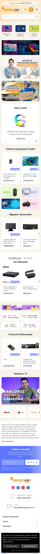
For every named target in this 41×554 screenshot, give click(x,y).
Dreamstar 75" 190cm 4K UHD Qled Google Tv (30, 176)
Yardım (5, 521)
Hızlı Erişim (7, 526)
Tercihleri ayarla (11, 546)
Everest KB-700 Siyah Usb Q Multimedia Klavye (30, 241)
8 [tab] (23, 53)
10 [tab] (26, 53)
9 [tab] (24, 53)
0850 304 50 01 (26, 3)
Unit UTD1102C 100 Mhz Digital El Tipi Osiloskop (9, 176)
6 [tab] (19, 53)
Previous (5, 141)
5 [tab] (17, 53)
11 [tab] (28, 53)
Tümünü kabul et (29, 546)
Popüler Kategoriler (10, 517)
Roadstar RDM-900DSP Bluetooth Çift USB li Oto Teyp (29, 361)
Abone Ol (31, 462)
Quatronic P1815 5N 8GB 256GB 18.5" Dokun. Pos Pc (9, 241)
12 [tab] (30, 53)
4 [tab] (16, 53)
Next (36, 141)
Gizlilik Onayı (8, 467)
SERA (5, 359)
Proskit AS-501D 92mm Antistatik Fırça (30, 288)
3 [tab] (14, 53)
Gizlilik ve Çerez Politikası (21, 550)
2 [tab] (12, 53)
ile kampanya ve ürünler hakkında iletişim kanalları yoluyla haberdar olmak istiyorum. (19, 468)
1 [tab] (10, 53)
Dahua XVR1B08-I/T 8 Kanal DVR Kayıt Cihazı (10, 289)
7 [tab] (21, 53)
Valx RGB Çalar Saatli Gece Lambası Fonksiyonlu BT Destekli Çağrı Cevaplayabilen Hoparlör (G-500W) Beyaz (20, 133)
